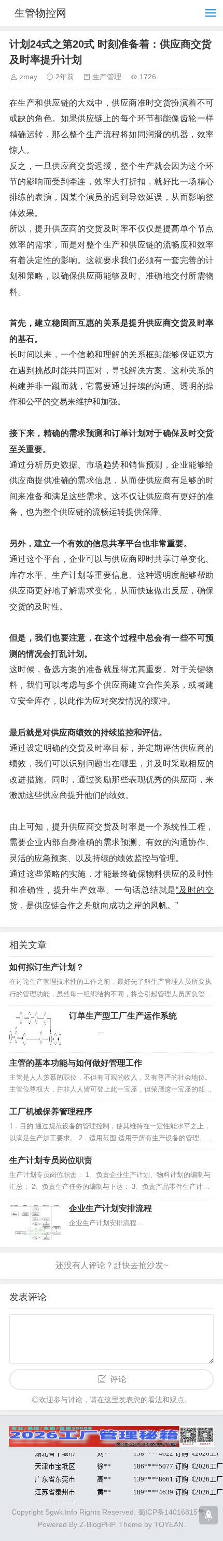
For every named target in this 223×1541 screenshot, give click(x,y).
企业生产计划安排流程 (110, 1208)
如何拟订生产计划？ (46, 967)
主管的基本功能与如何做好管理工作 (75, 1062)
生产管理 (106, 76)
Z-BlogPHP (97, 1524)
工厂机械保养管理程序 (50, 1111)
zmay (28, 76)
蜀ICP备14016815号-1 (175, 1512)
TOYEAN (169, 1524)
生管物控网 (40, 13)
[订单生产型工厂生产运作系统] (35, 1029)
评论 (118, 1379)
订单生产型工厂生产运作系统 (123, 1015)
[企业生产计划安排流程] (35, 1221)
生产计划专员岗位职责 (50, 1160)
